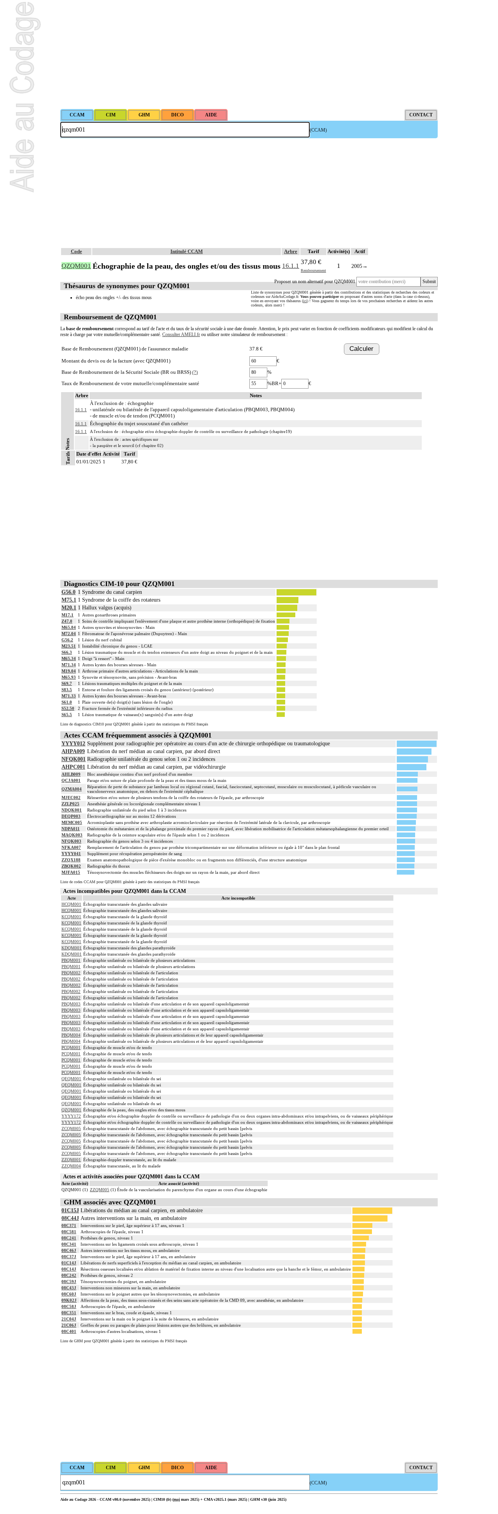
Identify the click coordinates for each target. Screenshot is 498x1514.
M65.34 (68, 658)
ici (305, 301)
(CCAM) (318, 130)
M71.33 (68, 696)
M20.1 (68, 608)
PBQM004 (71, 1035)
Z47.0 (66, 621)
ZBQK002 (71, 866)
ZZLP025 (70, 803)
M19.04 (68, 671)
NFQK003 (71, 841)
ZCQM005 (71, 1128)
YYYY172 (71, 1116)
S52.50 (67, 708)
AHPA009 (73, 751)
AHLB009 (71, 774)
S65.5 (66, 714)
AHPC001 (73, 767)
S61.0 (66, 702)
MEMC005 (71, 822)
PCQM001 (71, 1047)
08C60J (68, 1294)
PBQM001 (71, 960)
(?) (195, 372)
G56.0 (68, 592)
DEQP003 (71, 816)
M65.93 (68, 677)
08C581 (68, 1231)
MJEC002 (71, 797)
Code (76, 251)
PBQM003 (71, 1004)
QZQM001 (71, 1109)
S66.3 (66, 652)
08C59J (68, 1281)
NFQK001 (73, 759)
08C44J (70, 1218)
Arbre (290, 251)
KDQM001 (71, 947)
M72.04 (68, 633)
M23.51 (68, 646)
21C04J (68, 1319)
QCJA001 (71, 780)
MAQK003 (71, 835)
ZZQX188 (71, 859)
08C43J (68, 1287)
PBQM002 (71, 972)
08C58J (68, 1306)
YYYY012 (73, 743)
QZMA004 (71, 789)
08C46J (68, 1250)
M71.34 (68, 664)
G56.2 (67, 639)
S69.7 (66, 683)
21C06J (68, 1325)
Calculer (361, 348)
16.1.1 (290, 265)
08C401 (68, 1331)
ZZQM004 (71, 1166)
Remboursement (313, 270)
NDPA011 (70, 828)
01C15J (70, 1210)
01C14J (68, 1262)
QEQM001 (71, 1078)
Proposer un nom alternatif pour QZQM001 (314, 281)
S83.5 (66, 689)
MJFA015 (70, 872)
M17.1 (67, 615)
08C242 (68, 1275)
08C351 (68, 1312)
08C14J (68, 1269)
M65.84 (68, 627)
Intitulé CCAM (186, 251)
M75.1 (68, 600)
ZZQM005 (99, 1189)
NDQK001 (71, 810)
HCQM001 (71, 904)
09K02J (69, 1300)
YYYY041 (71, 853)
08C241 (68, 1238)
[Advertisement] (249, 54)
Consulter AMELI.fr (181, 334)
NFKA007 (71, 847)
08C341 (68, 1244)
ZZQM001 (71, 1159)
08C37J (68, 1256)
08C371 (68, 1225)
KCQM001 (71, 916)
